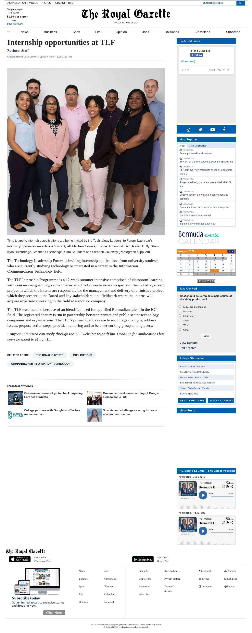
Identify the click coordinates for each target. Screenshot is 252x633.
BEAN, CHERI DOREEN (192, 366)
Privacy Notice (172, 578)
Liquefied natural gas (194, 306)
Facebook (205, 571)
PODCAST (59, 3)
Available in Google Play (163, 559)
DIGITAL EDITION (16, 3)
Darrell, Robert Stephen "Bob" (194, 377)
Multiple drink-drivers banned (195, 215)
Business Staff (18, 51)
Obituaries (172, 32)
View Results (188, 342)
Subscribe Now (15, 23)
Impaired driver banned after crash (198, 223)
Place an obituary (221, 400)
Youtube (231, 571)
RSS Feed (231, 578)
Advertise (144, 594)
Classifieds (202, 32)
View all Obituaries (192, 400)
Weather (108, 586)
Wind (186, 325)
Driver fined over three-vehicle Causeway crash (205, 207)
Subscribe (233, 32)
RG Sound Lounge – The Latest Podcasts (207, 470)
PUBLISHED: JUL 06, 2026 (192, 513)
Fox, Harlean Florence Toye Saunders (197, 382)
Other (186, 329)
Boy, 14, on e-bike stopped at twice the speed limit (206, 161)
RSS (70, 3)
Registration (171, 571)
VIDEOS (33, 3)
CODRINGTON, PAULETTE (194, 371)
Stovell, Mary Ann (189, 393)
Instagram (206, 586)
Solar (186, 320)
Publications (82, 355)
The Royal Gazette (49, 355)
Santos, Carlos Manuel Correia (194, 388)
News (24, 32)
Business (50, 32)
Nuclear (187, 311)
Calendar (109, 594)
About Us (144, 571)
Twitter (205, 578)
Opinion (121, 32)
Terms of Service (168, 589)
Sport (76, 32)
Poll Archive (188, 348)
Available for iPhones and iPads (42, 559)
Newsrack (109, 602)
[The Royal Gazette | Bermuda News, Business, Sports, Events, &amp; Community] (126, 14)
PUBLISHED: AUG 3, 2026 (192, 477)
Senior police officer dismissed (196, 153)
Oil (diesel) (189, 316)
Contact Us (145, 578)
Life (97, 32)
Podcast (231, 586)
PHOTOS (46, 3)
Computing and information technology (40, 364)
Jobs (145, 32)
